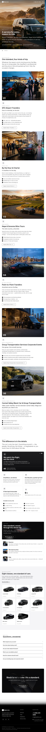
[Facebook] (6, 719)
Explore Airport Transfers (8, 127)
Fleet (21, 714)
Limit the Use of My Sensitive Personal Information (9, 729)
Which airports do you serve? (9, 641)
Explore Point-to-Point (8, 304)
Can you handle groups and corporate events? (13, 658)
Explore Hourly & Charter (8, 186)
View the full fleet (5, 581)
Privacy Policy (14, 728)
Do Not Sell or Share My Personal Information (23, 728)
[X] (8, 719)
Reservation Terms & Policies (6, 728)
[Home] (2, 50)
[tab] (7, 45)
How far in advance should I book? (10, 655)
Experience (22, 716)
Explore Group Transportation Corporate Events (13, 362)
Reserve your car (8, 536)
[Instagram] (3, 719)
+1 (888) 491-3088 (37, 1)
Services (22, 712)
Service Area (23, 718)
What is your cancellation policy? (10, 652)
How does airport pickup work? (10, 645)
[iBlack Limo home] (5, 2)
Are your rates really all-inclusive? (10, 648)
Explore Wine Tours (7, 244)
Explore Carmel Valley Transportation (11, 428)
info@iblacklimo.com (37, 717)
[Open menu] (43, 2)
